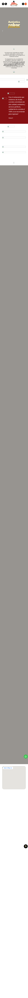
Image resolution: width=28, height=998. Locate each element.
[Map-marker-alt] (3, 4)
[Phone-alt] (6, 4)
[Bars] (23, 4)
